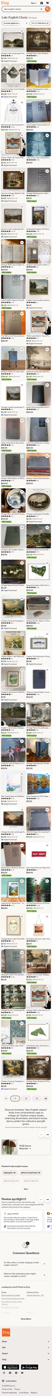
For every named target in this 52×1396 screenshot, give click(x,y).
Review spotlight (12, 1199)
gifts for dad (29, 1181)
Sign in (33, 3)
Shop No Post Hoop (34, 1316)
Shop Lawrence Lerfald (11, 1295)
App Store (10, 1367)
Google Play (29, 1367)
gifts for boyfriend (29, 1172)
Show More (26, 1319)
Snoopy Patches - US (35, 1295)
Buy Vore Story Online (10, 1307)
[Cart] (47, 3)
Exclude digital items (12, 23)
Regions (34, 1393)
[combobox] (23, 9)
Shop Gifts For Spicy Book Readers (12, 1303)
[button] (9, 1381)
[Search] (47, 9)
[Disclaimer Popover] (25, 1198)
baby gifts (8, 1172)
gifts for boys (10, 1181)
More (26, 1189)
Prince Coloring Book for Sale (13, 1299)
